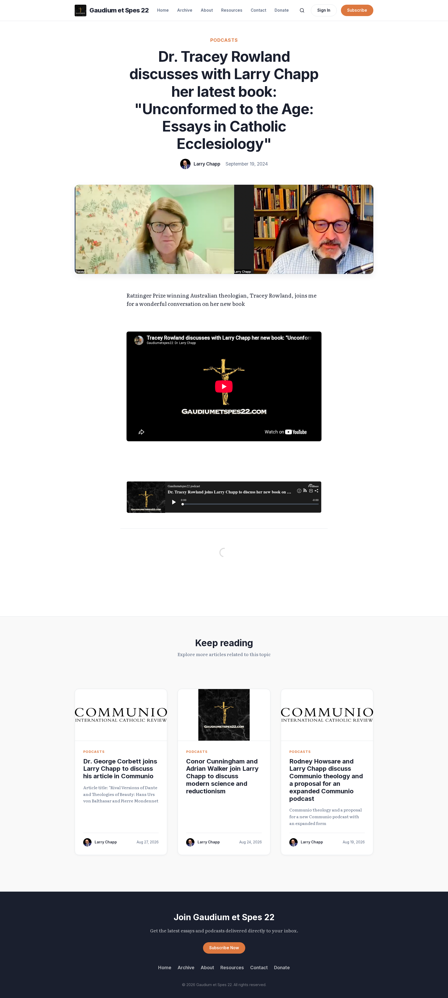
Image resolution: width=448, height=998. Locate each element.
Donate (282, 10)
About (207, 10)
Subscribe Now (224, 947)
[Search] (302, 10)
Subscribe (357, 10)
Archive (184, 10)
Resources (231, 10)
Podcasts (224, 40)
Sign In (323, 10)
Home (163, 10)
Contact (258, 10)
